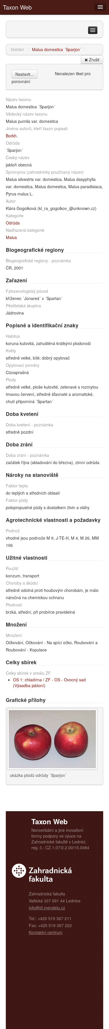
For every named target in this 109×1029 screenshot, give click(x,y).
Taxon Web (17, 7)
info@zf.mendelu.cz (47, 908)
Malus (11, 237)
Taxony (17, 49)
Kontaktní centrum (45, 932)
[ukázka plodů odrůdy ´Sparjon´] (52, 738)
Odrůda (13, 223)
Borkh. (12, 136)
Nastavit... (24, 74)
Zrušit (93, 59)
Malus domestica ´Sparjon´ (56, 49)
